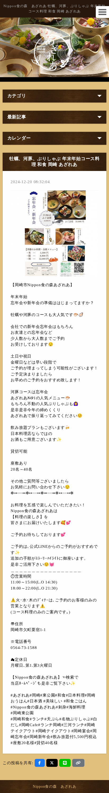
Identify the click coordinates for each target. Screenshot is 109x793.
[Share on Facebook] (40, 763)
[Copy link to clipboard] (78, 763)
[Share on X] (52, 763)
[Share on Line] (65, 763)
